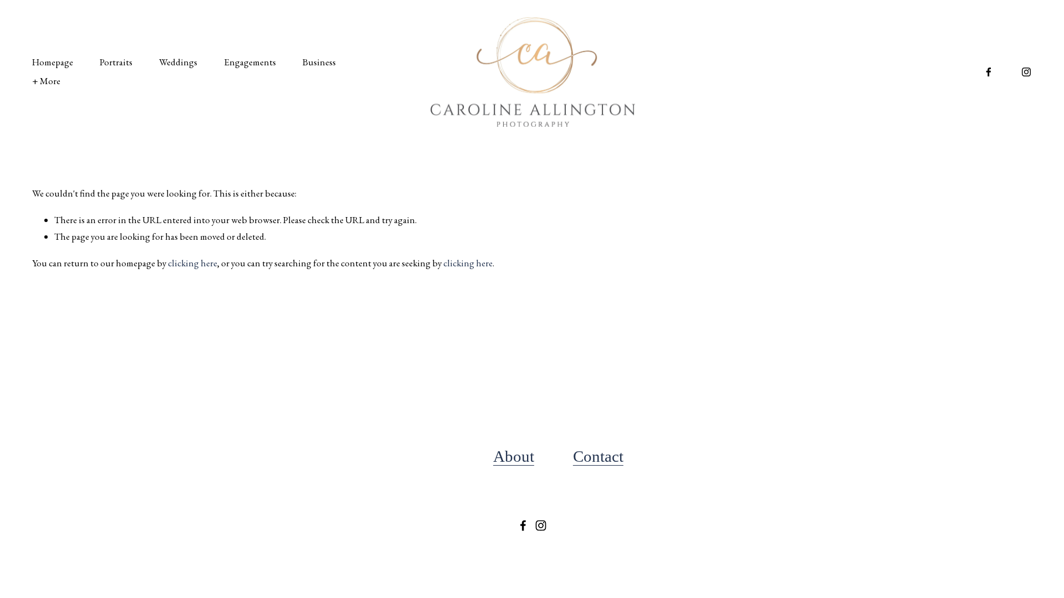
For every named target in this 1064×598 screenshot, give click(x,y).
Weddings (178, 62)
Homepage (52, 62)
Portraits (116, 62)
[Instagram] (1026, 72)
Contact (598, 456)
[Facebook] (988, 72)
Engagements (250, 62)
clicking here (192, 263)
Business (319, 62)
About (513, 456)
